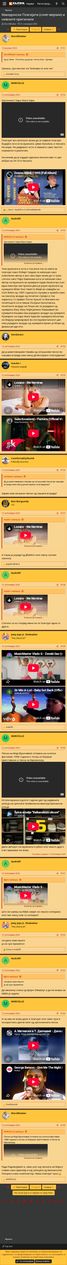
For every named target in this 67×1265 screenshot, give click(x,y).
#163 (63, 970)
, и (24, 209)
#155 (63, 375)
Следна (48, 29)
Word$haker (10, 23)
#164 (63, 1013)
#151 (63, 48)
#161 (63, 873)
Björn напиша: (11, 879)
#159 (63, 646)
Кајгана (8, 1246)
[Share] (57, 48)
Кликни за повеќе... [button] (33, 263)
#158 (63, 584)
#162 (63, 934)
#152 (63, 94)
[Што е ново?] (57, 4)
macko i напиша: (12, 519)
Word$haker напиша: (14, 54)
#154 (63, 346)
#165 (63, 1125)
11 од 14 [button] (35, 29)
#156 (63, 470)
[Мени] (4, 3)
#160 (63, 747)
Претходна (21, 29)
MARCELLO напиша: (14, 236)
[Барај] (63, 4)
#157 (63, 513)
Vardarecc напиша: (13, 476)
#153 (63, 230)
